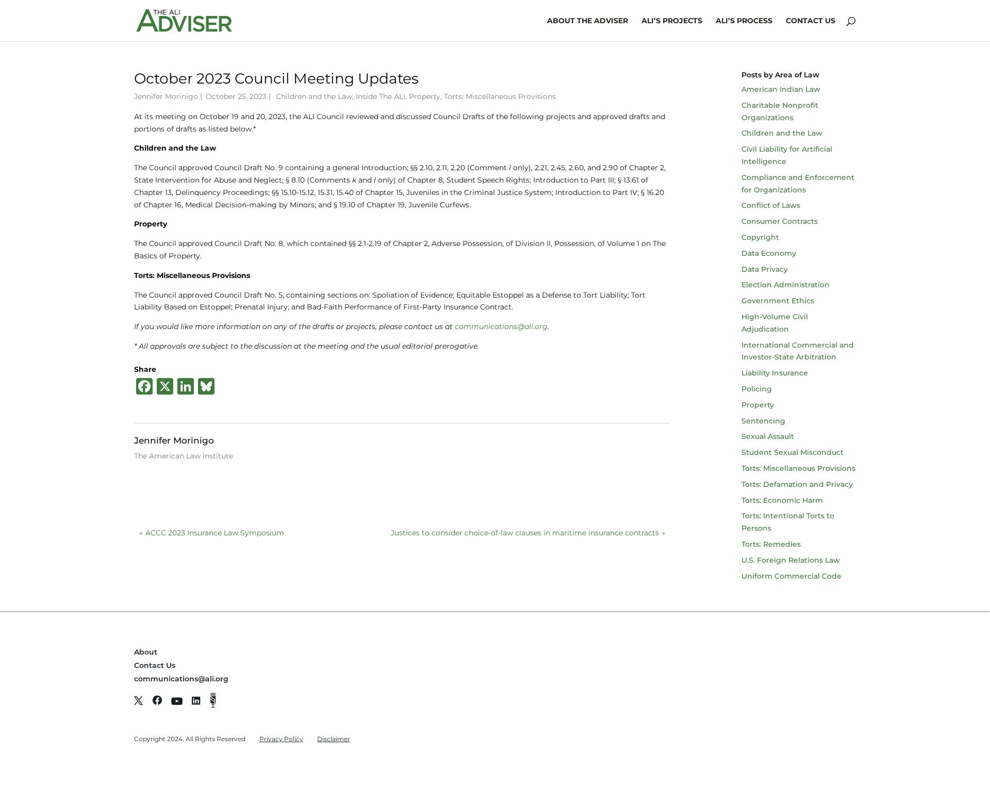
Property (424, 96)
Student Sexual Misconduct (792, 452)
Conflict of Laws (770, 205)
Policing (756, 389)
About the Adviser (587, 21)
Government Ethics (777, 300)
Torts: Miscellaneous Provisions (500, 96)
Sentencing (763, 421)
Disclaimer (333, 739)
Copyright (760, 237)
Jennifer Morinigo (166, 96)
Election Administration (785, 284)
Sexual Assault (767, 436)
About (145, 652)
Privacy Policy (281, 739)
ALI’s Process (744, 21)
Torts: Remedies (771, 544)
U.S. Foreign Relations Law (790, 560)
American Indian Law (780, 89)
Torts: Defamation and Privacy (797, 484)
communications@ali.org (181, 678)
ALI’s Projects (671, 21)
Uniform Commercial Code (791, 576)
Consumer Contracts (779, 221)
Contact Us (810, 21)
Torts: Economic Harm (782, 500)
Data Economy (768, 253)
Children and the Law (314, 96)
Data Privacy (764, 269)
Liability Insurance (774, 373)
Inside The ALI (380, 96)
